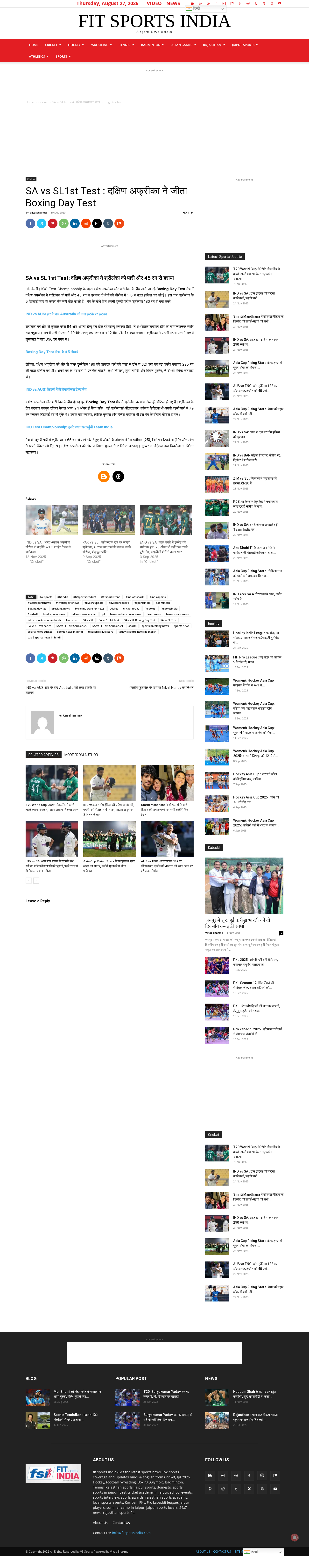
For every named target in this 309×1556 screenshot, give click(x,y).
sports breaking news (155, 626)
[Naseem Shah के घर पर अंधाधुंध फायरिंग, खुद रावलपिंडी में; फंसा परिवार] (217, 1397)
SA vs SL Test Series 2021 (107, 626)
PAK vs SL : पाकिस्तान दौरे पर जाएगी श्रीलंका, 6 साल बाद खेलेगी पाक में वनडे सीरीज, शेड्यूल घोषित (107, 547)
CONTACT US (222, 1551)
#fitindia (62, 597)
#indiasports (158, 597)
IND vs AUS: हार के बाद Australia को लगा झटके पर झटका (66, 314)
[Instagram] (224, 3)
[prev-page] (29, 881)
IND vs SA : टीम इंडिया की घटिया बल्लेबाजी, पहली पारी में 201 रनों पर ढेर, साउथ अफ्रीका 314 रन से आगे (108, 809)
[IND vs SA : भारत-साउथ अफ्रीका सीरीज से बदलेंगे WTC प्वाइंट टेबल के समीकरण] (52, 520)
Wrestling (99, 45)
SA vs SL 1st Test (109, 620)
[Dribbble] (208, 3)
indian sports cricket (83, 614)
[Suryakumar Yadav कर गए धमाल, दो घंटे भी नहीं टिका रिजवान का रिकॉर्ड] (127, 1420)
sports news (181, 626)
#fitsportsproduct (84, 597)
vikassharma (38, 212)
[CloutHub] (200, 3)
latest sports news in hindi (44, 620)
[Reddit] (248, 3)
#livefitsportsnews (67, 602)
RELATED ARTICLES (43, 755)
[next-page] (36, 881)
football (33, 614)
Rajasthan (212, 45)
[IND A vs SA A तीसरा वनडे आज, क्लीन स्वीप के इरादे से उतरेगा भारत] (217, 600)
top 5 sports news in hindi (44, 637)
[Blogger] (192, 3)
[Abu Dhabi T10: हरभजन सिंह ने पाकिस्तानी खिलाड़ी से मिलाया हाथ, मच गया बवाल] (217, 553)
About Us (100, 1522)
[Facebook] (216, 3)
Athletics (37, 56)
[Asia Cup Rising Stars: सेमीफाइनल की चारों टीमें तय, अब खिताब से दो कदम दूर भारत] (217, 577)
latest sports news (177, 614)
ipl (103, 614)
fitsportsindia (169, 608)
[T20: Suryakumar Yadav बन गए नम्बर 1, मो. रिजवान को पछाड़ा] (127, 1397)
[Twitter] (263, 3)
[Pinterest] (240, 3)
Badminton (151, 45)
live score (72, 620)
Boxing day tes (37, 608)
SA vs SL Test (168, 620)
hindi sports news (54, 614)
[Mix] (232, 3)
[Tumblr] (256, 3)
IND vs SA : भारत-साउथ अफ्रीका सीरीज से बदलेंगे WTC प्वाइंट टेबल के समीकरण (48, 547)
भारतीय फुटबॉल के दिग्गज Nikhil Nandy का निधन (161, 687)
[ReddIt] (86, 223)
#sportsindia (142, 602)
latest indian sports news (125, 614)
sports (61, 56)
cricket (114, 608)
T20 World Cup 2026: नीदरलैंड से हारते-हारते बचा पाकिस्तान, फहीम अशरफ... (256, 274)
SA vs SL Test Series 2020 (71, 626)
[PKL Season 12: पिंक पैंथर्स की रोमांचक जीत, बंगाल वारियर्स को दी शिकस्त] (217, 988)
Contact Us (121, 1522)
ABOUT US (203, 1551)
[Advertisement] (154, 84)
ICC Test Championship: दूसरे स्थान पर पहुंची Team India (69, 427)
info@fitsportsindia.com (131, 1532)
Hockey (74, 45)
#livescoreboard (119, 602)
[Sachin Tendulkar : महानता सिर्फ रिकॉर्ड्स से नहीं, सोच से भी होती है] (38, 1420)
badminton (163, 602)
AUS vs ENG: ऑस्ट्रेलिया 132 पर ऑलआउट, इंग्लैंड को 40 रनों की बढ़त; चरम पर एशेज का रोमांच (167, 866)
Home (33, 45)
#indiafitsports (135, 597)
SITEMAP (241, 1551)
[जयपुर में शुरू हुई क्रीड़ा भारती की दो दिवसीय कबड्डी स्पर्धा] (244, 886)
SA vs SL (88, 620)
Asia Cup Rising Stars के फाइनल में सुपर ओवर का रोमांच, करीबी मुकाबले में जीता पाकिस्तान (109, 866)
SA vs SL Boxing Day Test (139, 620)
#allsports (46, 597)
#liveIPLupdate (93, 602)
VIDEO (154, 3)
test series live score (100, 631)
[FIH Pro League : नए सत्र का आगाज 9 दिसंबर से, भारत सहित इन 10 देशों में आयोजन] (217, 663)
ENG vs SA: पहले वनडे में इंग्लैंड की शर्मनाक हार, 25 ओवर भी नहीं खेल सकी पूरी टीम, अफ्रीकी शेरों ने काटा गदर (164, 547)
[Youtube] (279, 3)
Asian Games (181, 45)
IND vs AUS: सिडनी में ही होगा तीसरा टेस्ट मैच (56, 389)
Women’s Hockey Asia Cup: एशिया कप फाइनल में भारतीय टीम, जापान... (254, 708)
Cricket (51, 45)
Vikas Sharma (214, 932)
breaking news (60, 608)
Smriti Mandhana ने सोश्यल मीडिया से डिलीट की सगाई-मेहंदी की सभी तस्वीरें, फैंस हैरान (165, 809)
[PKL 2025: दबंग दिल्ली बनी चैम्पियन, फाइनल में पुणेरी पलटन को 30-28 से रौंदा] (217, 965)
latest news (154, 614)
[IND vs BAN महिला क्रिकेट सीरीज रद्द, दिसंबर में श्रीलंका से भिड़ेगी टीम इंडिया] (217, 461)
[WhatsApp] (64, 223)
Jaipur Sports (243, 45)
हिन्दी (196, 9)
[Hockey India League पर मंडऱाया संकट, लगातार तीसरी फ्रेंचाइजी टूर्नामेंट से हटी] (217, 638)
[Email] (97, 223)
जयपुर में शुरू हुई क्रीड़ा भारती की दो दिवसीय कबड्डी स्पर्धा (237, 923)
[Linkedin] (75, 223)
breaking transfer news (89, 608)
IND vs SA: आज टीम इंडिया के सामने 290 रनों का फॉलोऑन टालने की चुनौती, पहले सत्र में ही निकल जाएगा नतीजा (52, 866)
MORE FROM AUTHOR (81, 755)
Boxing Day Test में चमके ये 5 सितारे (52, 351)
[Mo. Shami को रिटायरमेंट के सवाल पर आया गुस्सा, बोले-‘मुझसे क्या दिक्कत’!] (38, 1397)
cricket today (131, 608)
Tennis (124, 45)
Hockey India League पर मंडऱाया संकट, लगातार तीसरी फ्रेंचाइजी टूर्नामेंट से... (256, 637)
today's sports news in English (137, 631)
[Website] (271, 3)
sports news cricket (40, 631)
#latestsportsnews (39, 602)
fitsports (150, 608)
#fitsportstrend (110, 597)
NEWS (173, 3)
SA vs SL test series (39, 626)
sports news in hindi (70, 631)
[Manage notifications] (295, 1537)
